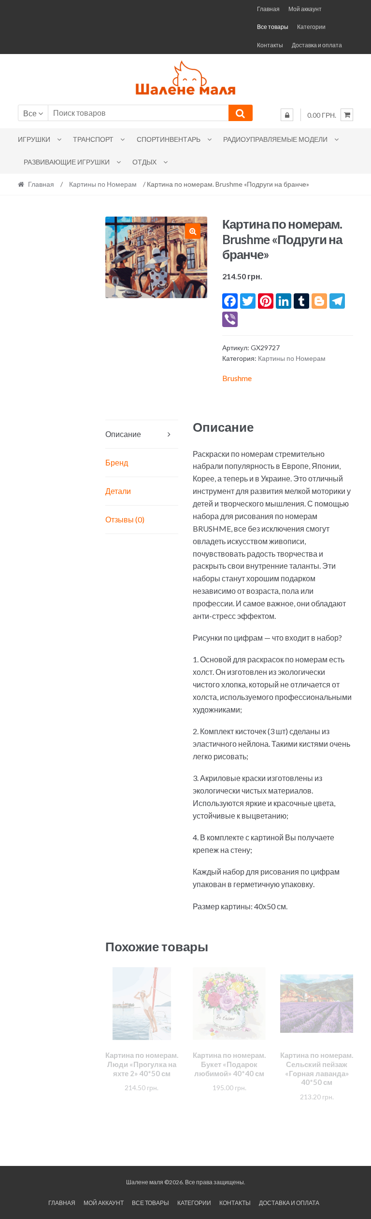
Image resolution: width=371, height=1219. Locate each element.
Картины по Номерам (103, 184)
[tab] (141, 434)
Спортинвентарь (168, 139)
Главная (268, 9)
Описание (123, 433)
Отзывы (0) (124, 519)
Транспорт (93, 139)
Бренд (116, 462)
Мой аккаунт (305, 9)
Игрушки (34, 139)
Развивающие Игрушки (67, 162)
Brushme (237, 378)
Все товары (272, 26)
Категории (311, 26)
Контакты (270, 45)
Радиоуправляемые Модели (275, 139)
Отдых (144, 162)
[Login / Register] (287, 115)
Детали (118, 490)
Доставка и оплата (317, 45)
